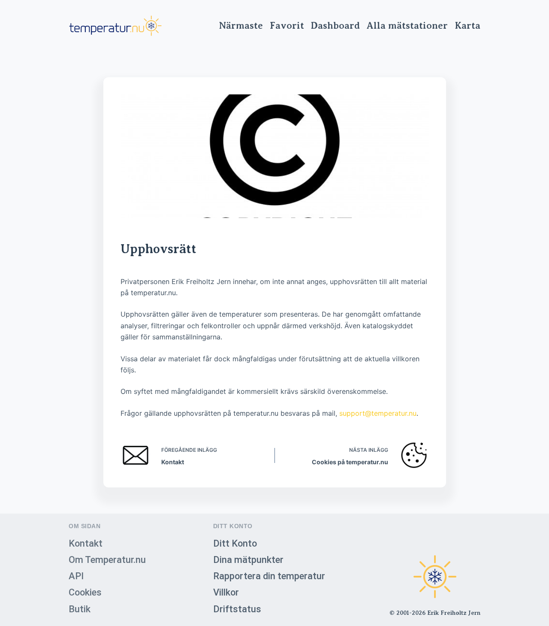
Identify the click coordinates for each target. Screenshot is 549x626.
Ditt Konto (235, 543)
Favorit (287, 25)
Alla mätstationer (407, 25)
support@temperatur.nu (377, 413)
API (76, 576)
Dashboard (335, 25)
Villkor (226, 592)
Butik (79, 609)
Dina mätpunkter (248, 559)
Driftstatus (237, 609)
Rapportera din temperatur (269, 576)
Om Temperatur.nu (107, 559)
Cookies (85, 592)
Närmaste (241, 25)
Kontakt (86, 543)
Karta (467, 25)
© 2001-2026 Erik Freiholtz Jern (434, 612)
